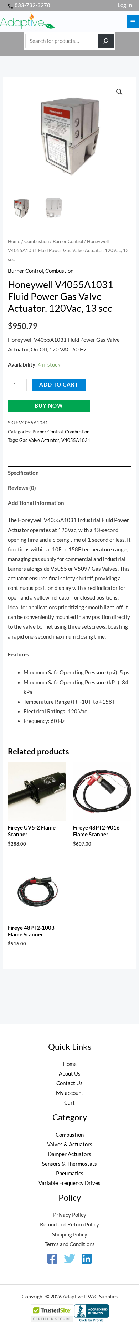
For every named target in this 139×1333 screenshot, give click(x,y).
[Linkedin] (87, 1259)
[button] (119, 91)
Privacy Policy (69, 1215)
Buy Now (49, 406)
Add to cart (58, 385)
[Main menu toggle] (133, 21)
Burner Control (68, 241)
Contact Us (69, 1083)
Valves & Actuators (69, 1144)
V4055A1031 (76, 440)
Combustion (36, 241)
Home (14, 241)
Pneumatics (69, 1173)
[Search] (106, 41)
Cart (69, 1103)
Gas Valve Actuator (39, 440)
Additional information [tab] (36, 503)
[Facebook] (52, 1259)
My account (69, 1093)
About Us (70, 1074)
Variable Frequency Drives (69, 1183)
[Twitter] (69, 1259)
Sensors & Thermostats (69, 1164)
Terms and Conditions (70, 1244)
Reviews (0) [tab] (22, 488)
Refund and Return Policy (69, 1224)
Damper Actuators (69, 1154)
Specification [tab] (23, 473)
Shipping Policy (69, 1234)
